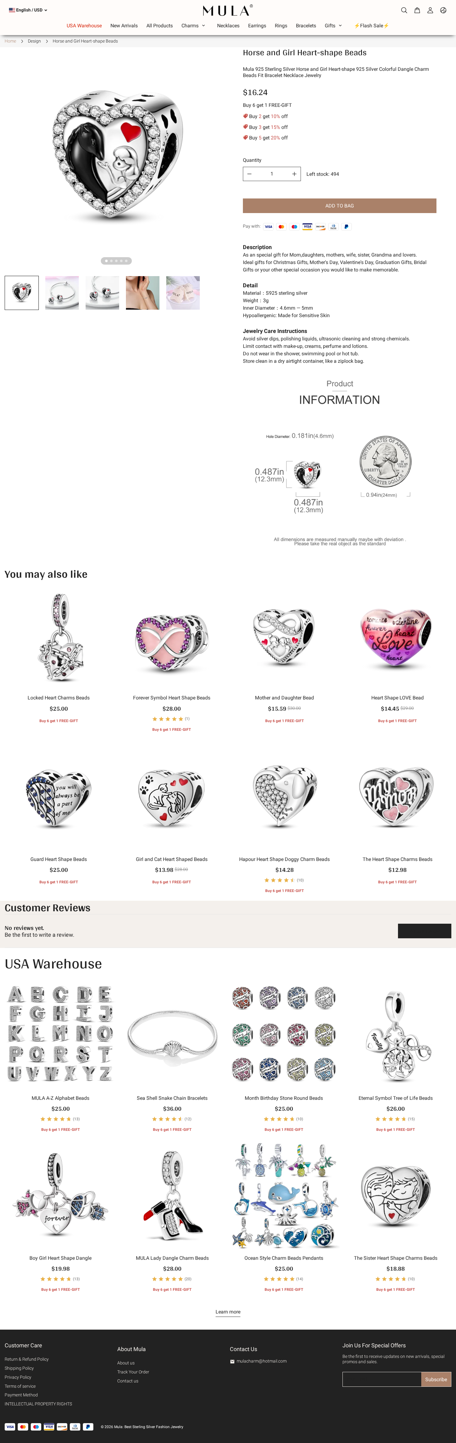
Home (10, 41)
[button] (22, 293)
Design (34, 41)
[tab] (106, 261)
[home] (228, 10)
